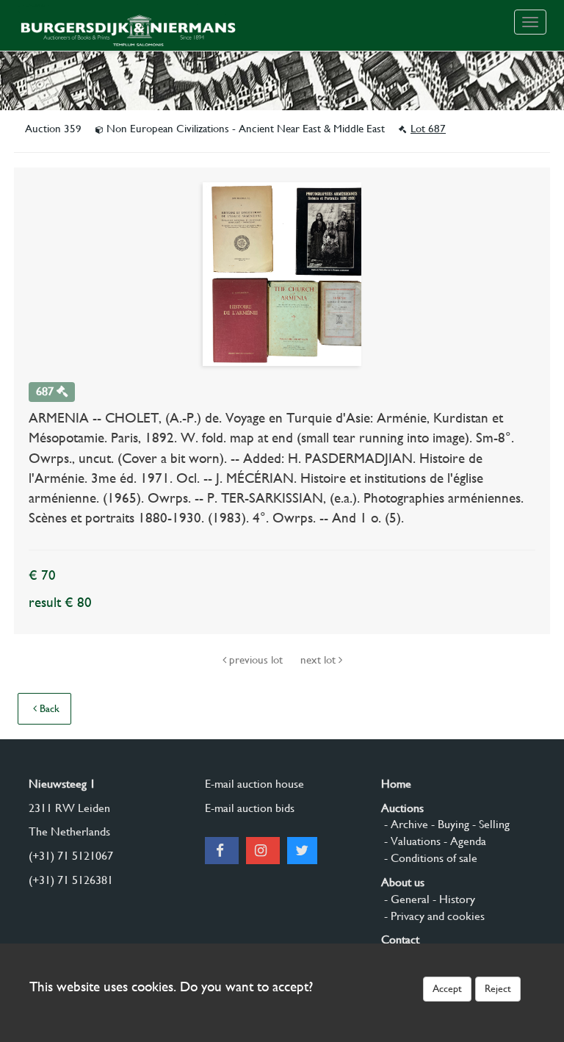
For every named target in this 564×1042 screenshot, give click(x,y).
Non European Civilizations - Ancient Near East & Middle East (246, 128)
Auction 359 (54, 128)
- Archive (404, 824)
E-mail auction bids (249, 808)
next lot (319, 659)
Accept (447, 988)
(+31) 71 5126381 (71, 880)
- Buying (448, 824)
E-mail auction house (254, 784)
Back (48, 708)
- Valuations (411, 841)
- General (405, 899)
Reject (498, 988)
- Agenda (463, 841)
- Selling (489, 824)
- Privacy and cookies (433, 916)
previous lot (256, 659)
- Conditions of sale (429, 858)
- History (452, 899)
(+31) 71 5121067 (71, 856)
